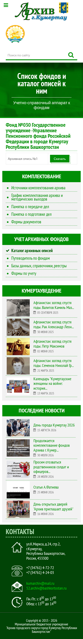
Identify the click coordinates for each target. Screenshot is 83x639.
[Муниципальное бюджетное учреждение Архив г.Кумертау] (41, 11)
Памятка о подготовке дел (31, 214)
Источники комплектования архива (38, 187)
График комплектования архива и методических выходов (37, 197)
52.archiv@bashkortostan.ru (46, 588)
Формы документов (26, 222)
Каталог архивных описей (32, 250)
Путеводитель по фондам (30, 258)
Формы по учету (23, 273)
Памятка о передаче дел (30, 206)
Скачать (60, 158)
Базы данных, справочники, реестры (39, 265)
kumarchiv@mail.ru (40, 583)
